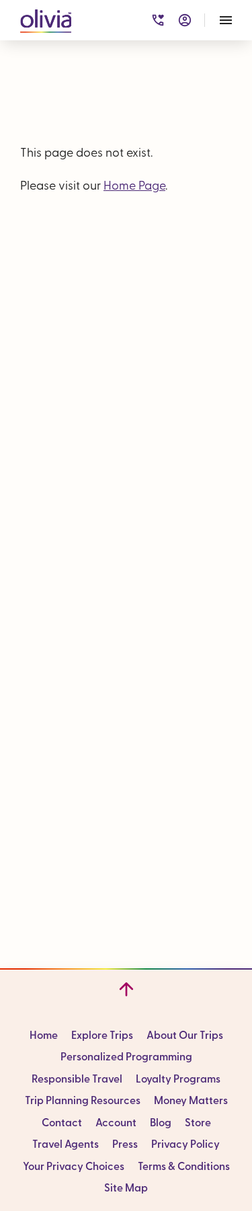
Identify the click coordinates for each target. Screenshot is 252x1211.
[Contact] (158, 20)
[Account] (185, 20)
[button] (45, 18)
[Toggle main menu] (226, 20)
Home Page (134, 187)
